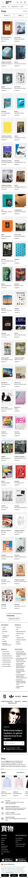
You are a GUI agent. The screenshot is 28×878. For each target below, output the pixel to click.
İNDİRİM (4, 641)
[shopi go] (8, 2)
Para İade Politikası (5, 851)
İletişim (2, 844)
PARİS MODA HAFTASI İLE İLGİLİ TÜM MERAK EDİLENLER (21, 660)
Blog (2, 853)
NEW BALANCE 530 (7, 656)
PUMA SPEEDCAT (6, 662)
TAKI (3, 639)
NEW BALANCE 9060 (7, 658)
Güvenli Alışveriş (19, 838)
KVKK (17, 842)
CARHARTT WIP (20, 638)
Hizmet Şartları (4, 849)
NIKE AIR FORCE (6, 664)
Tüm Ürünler (20, 772)
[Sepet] (25, 2)
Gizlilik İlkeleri (19, 840)
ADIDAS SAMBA (6, 654)
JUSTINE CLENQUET (21, 640)
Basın (2, 842)
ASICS (17, 635)
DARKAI (18, 642)
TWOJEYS (18, 644)
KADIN (4, 627)
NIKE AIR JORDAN (6, 666)
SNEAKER (4, 631)
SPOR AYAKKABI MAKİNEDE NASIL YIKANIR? (20, 671)
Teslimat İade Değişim (21, 844)
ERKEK (4, 629)
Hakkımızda (3, 838)
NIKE (17, 629)
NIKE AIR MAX (5, 651)
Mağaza (3, 840)
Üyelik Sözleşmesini (10, 747)
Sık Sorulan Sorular (20, 846)
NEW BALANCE (20, 633)
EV (3, 633)
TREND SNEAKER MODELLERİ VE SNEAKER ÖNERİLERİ (21, 676)
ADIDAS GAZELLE (6, 660)
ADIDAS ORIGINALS (21, 631)
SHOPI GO (18, 627)
